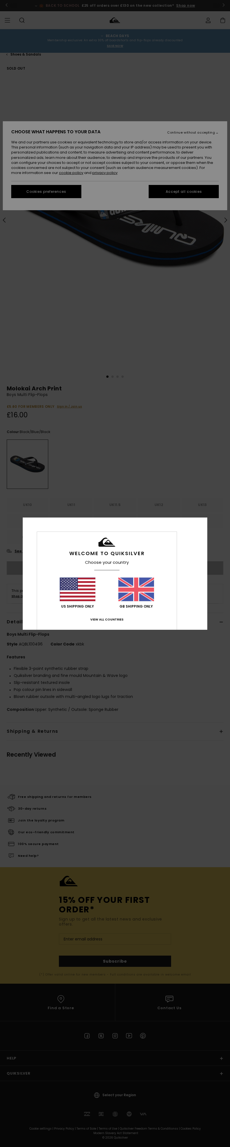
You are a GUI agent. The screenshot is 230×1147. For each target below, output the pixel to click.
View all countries (106, 619)
